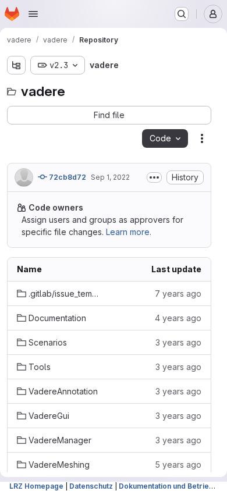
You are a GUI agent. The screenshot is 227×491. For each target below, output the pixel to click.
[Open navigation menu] (33, 14)
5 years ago (178, 464)
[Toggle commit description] (154, 177)
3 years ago (178, 342)
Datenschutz (91, 486)
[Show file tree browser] (16, 65)
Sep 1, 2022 (110, 177)
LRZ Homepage (36, 486)
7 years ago (178, 293)
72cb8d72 (66, 177)
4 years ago (178, 318)
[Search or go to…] (182, 14)
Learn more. (128, 232)
